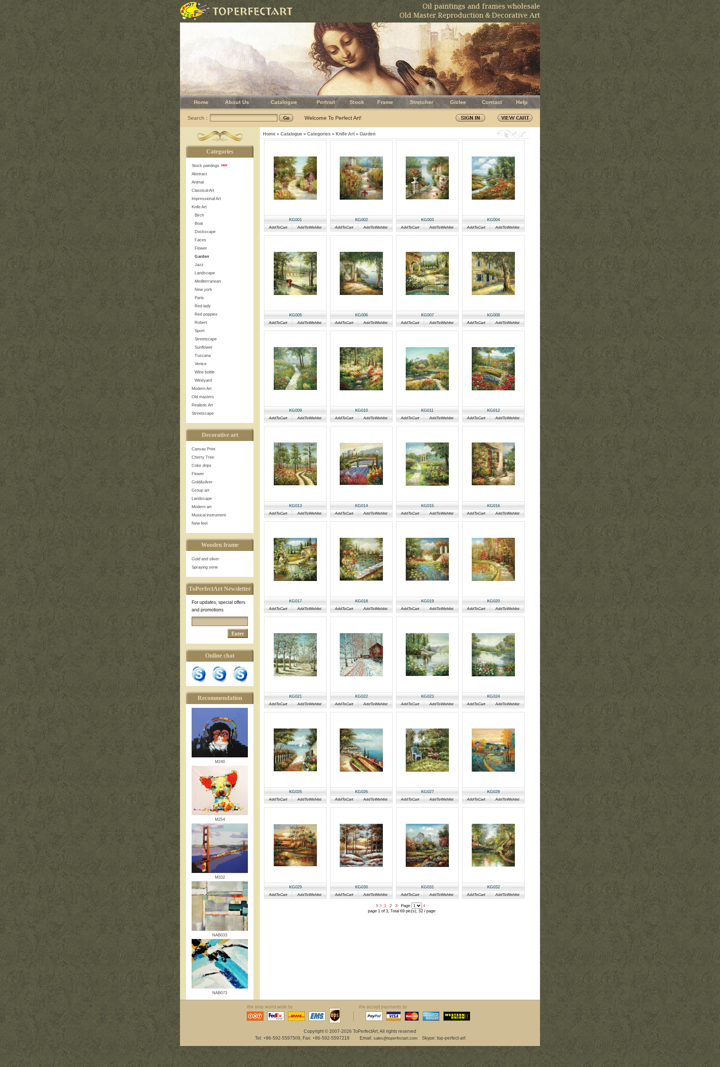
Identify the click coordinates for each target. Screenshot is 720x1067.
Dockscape (205, 231)
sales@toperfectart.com (395, 1038)
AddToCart (278, 227)
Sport (199, 330)
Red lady (203, 306)
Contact (492, 102)
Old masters (203, 396)
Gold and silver (205, 559)
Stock (357, 102)
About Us (237, 102)
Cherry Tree (203, 457)
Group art (200, 490)
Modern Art (202, 388)
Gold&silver (202, 482)
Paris (199, 297)
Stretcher (421, 102)
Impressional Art (206, 198)
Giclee (458, 102)
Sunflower (204, 347)
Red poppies (206, 314)
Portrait (325, 102)
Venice (201, 363)
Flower (201, 248)
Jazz (199, 264)
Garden (202, 256)
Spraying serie (205, 567)
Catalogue (284, 102)
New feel (199, 523)
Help (522, 102)
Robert (201, 322)
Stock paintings (206, 165)
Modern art (202, 506)
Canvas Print (203, 449)
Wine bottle (204, 372)
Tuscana (203, 355)
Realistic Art (202, 405)
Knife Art (199, 207)
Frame (385, 102)
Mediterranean (208, 281)
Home (201, 102)
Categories (319, 134)
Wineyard (203, 380)
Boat (199, 223)
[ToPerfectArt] (236, 11)
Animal (198, 182)
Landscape (205, 273)
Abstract (199, 174)
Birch (199, 215)
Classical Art (203, 190)
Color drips (202, 465)
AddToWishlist (309, 227)
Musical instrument (209, 515)
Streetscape (206, 339)
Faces (200, 240)
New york (203, 289)
